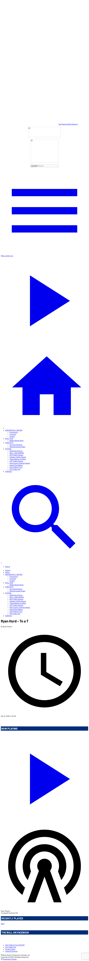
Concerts (13, 434)
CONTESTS (9, 443)
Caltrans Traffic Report (18, 457)
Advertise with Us (16, 451)
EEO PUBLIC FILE (16, 467)
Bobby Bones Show (17, 440)
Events (12, 436)
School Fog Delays (16, 465)
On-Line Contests (16, 445)
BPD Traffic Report (16, 455)
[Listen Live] (44, 777)
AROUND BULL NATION (13, 430)
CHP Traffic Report (16, 461)
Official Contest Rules (17, 447)
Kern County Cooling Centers (20, 463)
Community (14, 432)
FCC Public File (15, 469)
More (2, 924)
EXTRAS (8, 449)
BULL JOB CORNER (17, 453)
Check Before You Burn (18, 459)
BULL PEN (9, 438)
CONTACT (8, 471)
